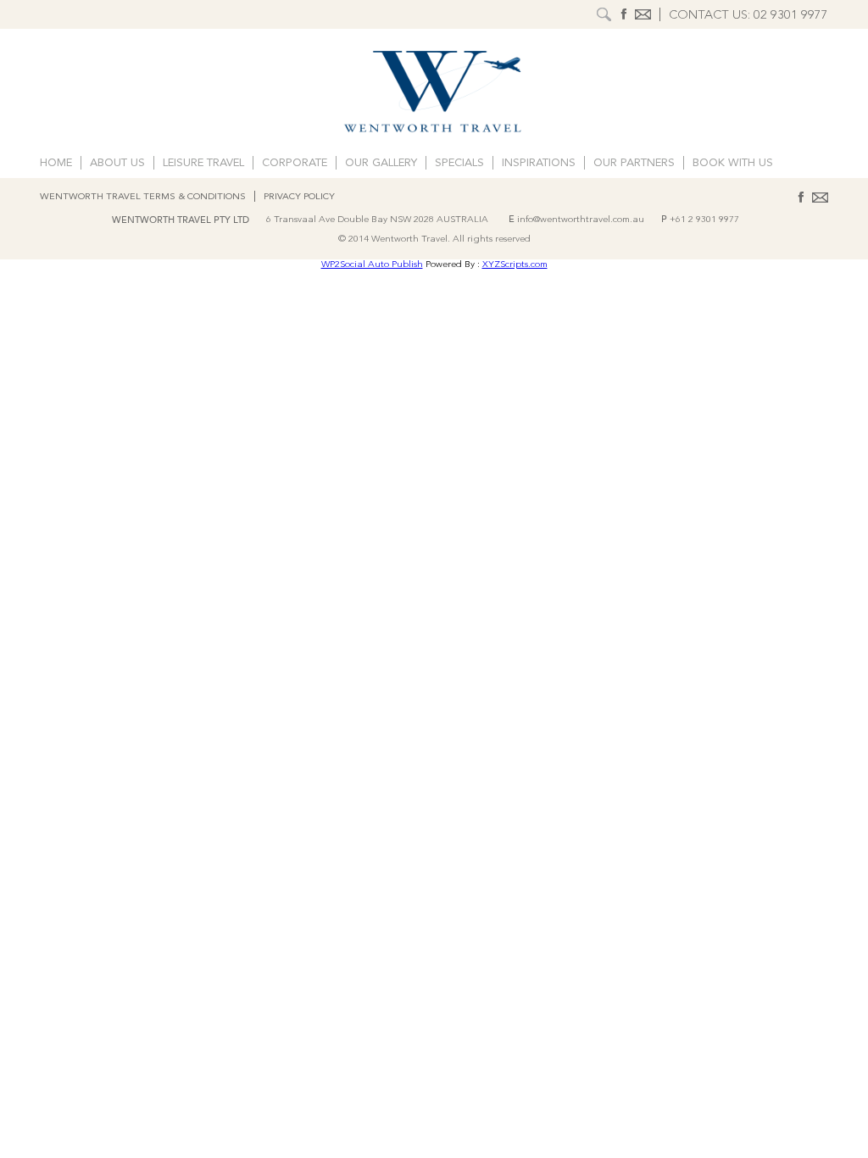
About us (117, 163)
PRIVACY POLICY (299, 197)
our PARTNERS (634, 163)
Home (56, 163)
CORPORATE (294, 163)
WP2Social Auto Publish (372, 265)
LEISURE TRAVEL (203, 163)
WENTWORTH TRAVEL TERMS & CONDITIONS (143, 197)
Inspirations (539, 163)
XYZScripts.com (515, 265)
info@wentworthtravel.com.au (580, 220)
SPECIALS (459, 163)
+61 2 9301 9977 (704, 220)
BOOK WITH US (733, 163)
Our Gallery (381, 163)
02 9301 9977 (791, 15)
